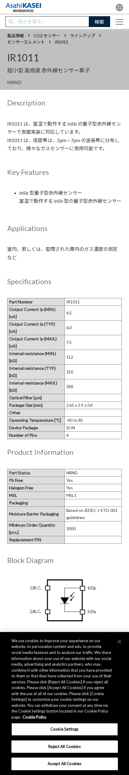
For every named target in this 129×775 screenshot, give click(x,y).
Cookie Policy (34, 717)
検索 (99, 22)
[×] (119, 641)
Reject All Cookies (64, 746)
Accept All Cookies (64, 763)
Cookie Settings (64, 729)
